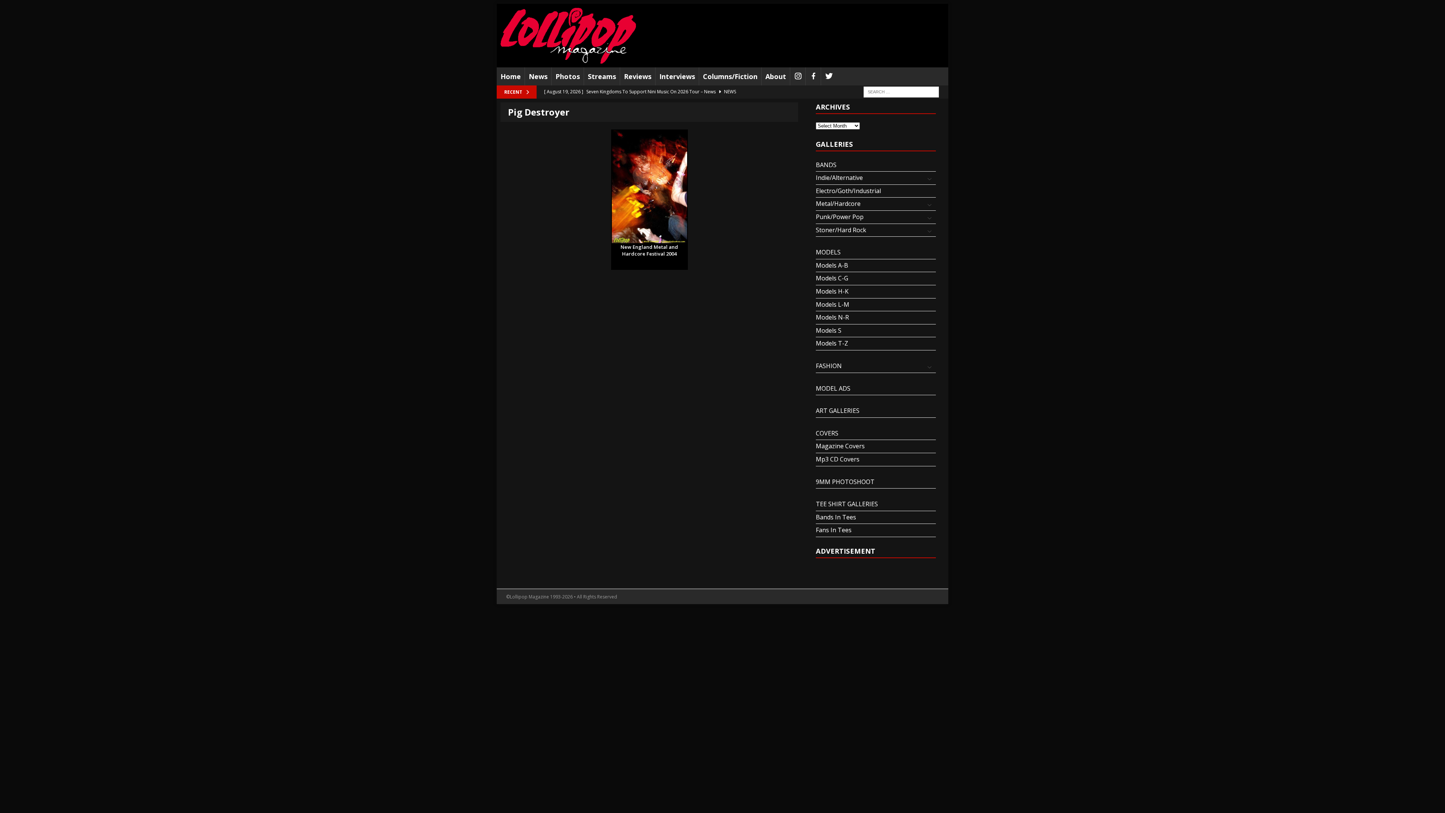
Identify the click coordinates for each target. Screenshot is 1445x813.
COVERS (827, 433)
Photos (567, 76)
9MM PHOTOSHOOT (845, 482)
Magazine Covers (840, 446)
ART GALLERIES (837, 410)
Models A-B (832, 265)
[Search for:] (901, 91)
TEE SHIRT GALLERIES (847, 504)
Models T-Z (832, 343)
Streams (602, 76)
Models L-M (832, 304)
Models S (828, 330)
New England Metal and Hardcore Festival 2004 (649, 247)
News (538, 76)
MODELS (828, 252)
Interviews (677, 76)
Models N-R (832, 317)
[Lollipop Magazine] (568, 35)
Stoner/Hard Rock (841, 230)
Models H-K (832, 291)
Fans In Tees (834, 530)
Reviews (637, 76)
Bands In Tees (836, 517)
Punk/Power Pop (840, 217)
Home (510, 76)
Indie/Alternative (839, 178)
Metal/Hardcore (838, 203)
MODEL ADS (833, 388)
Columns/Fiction (730, 76)
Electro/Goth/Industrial (848, 191)
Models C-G (832, 278)
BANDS (826, 165)
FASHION (829, 366)
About (775, 76)
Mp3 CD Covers (837, 459)
